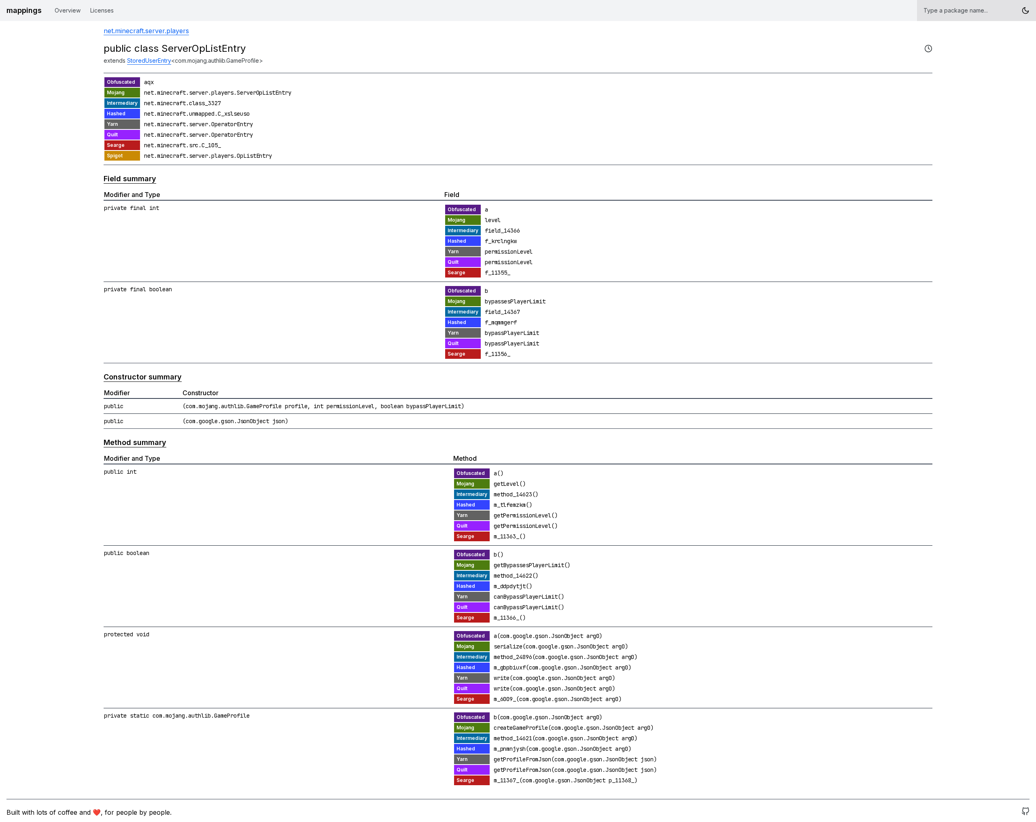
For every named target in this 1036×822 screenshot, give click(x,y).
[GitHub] (1025, 812)
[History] (928, 48)
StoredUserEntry (149, 60)
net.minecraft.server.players (146, 31)
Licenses (102, 10)
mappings (24, 10)
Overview (68, 10)
